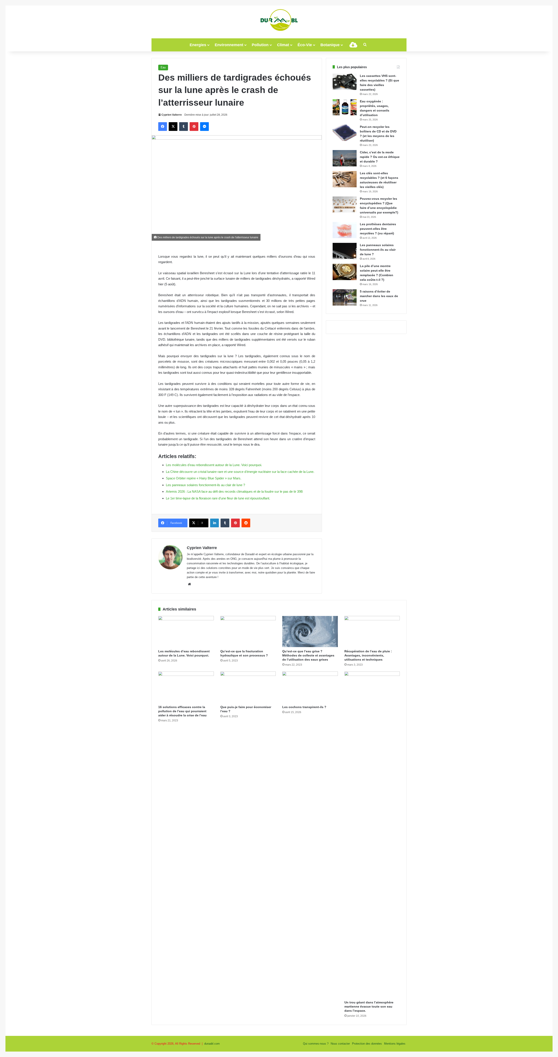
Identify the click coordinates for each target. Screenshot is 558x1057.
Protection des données (367, 1043)
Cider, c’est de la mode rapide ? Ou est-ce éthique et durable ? (380, 157)
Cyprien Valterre (172, 114)
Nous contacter (340, 1043)
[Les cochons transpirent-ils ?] (310, 687)
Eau (163, 67)
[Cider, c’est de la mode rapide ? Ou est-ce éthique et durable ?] (345, 158)
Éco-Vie (305, 45)
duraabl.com (212, 1043)
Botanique (330, 45)
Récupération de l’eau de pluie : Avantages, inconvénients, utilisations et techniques (368, 655)
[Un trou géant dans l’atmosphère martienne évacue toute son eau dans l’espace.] (372, 834)
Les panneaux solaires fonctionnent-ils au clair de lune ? (378, 249)
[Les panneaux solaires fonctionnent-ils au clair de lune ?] (345, 251)
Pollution (260, 45)
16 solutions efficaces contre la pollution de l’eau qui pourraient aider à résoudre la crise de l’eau (182, 711)
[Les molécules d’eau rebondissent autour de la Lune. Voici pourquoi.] (186, 631)
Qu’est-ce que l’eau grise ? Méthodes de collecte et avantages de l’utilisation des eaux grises (308, 655)
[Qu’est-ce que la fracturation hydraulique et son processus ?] (248, 631)
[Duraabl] (279, 20)
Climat (283, 45)
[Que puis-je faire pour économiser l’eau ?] (248, 687)
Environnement (229, 45)
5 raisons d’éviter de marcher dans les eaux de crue (379, 296)
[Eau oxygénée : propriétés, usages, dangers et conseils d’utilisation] (345, 107)
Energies (198, 45)
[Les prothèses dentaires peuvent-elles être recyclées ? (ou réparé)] (345, 230)
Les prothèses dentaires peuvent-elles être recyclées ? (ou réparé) (378, 228)
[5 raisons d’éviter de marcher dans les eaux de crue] (345, 297)
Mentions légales (394, 1043)
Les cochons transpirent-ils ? (304, 707)
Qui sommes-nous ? (315, 1043)
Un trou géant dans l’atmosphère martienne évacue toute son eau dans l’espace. (368, 1006)
